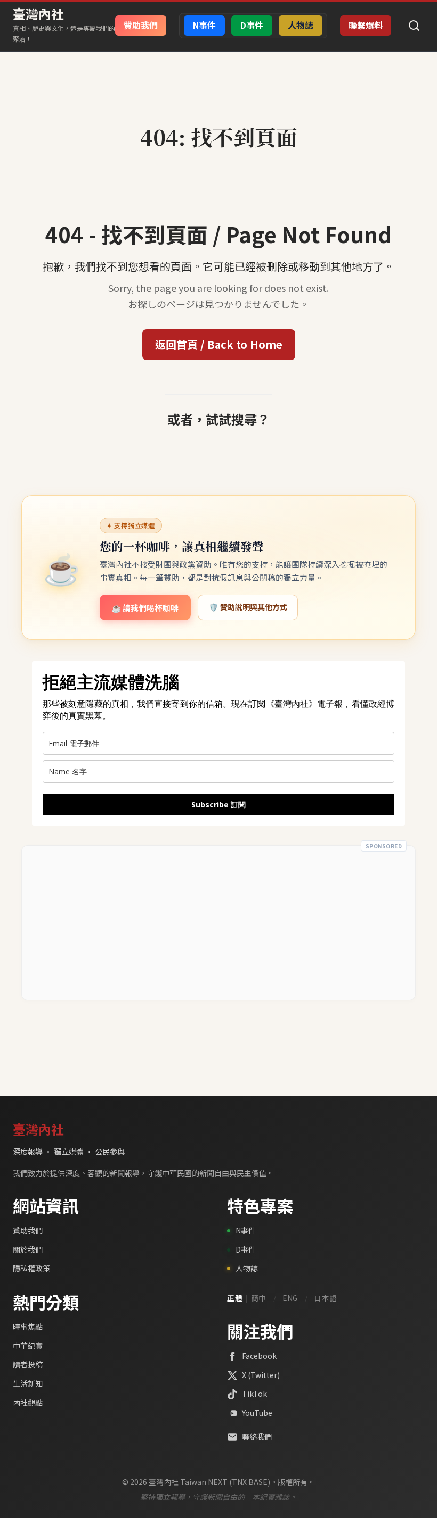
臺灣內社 (38, 13)
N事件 (246, 1230)
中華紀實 (28, 1345)
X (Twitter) (261, 1375)
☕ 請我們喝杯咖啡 (145, 607)
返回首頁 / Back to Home (218, 344)
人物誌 (247, 1268)
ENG (290, 1297)
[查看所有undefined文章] (218, 113)
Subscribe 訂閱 (218, 804)
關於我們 (28, 1249)
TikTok (254, 1393)
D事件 (246, 1249)
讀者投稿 (28, 1364)
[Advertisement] (218, 922)
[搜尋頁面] (414, 25)
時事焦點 (28, 1326)
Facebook (259, 1355)
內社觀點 (28, 1402)
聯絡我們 (257, 1436)
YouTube (257, 1412)
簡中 (258, 1297)
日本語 (325, 1297)
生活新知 (28, 1383)
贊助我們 (28, 1230)
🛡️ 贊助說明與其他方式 (248, 607)
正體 (234, 1297)
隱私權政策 (31, 1268)
